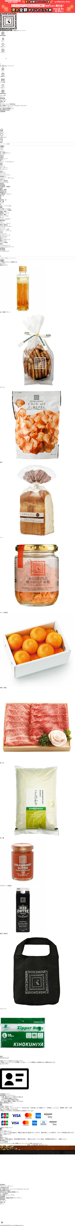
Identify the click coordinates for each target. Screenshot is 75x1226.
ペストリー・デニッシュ (7, 178)
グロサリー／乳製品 (6, 210)
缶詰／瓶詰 (3, 214)
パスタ (2, 202)
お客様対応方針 (4, 1187)
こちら (46, 1145)
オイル (2, 217)
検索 (2, 146)
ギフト (2, 102)
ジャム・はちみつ (5, 219)
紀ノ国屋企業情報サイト (7, 108)
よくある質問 (4, 1142)
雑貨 (1, 244)
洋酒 (1, 232)
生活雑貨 (2, 249)
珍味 (1, 163)
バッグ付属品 (4, 242)
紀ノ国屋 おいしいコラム (7, 1195)
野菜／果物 (3, 189)
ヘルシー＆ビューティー (7, 247)
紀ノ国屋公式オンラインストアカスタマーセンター (14, 1189)
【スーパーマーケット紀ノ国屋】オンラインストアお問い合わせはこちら (21, 1143)
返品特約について (5, 1140)
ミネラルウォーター (6, 226)
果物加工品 (3, 192)
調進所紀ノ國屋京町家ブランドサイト (11, 1153)
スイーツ (2, 154)
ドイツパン (3, 173)
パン (1, 170)
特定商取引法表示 (5, 110)
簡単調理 (2, 185)
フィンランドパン (5, 175)
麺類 (1, 207)
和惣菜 (2, 183)
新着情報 (2, 98)
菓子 (1, 160)
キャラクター (4, 236)
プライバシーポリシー (6, 107)
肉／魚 (2, 195)
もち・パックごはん (6, 205)
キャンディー (4, 167)
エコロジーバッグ (5, 235)
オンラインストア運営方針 (7, 104)
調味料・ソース (4, 213)
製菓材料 (2, 220)
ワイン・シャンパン (6, 230)
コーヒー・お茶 (4, 229)
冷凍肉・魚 (3, 200)
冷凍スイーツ (4, 158)
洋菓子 (2, 156)
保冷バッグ (3, 238)
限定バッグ (3, 241)
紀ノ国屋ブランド (5, 153)
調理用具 (2, 248)
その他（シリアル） (6, 208)
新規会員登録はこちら (6, 1102)
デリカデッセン (4, 182)
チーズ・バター (4, 216)
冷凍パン (2, 179)
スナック (2, 166)
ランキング (3, 99)
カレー (2, 222)
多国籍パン (3, 176)
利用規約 (2, 1184)
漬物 (1, 188)
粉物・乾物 (3, 211)
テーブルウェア (4, 251)
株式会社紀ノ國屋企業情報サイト (9, 1149)
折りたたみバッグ (5, 239)
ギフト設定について (6, 1134)
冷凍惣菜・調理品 (5, 186)
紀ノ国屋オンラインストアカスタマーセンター (13, 105)
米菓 (1, 164)
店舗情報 (3, 111)
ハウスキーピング (5, 245)
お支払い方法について (6, 1127)
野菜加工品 (3, 191)
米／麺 (2, 201)
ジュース (2, 227)
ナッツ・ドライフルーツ (7, 161)
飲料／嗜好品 (4, 225)
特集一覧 (2, 101)
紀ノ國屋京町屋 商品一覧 (29, 1153)
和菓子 (2, 157)
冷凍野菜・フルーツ (6, 194)
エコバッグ (3, 233)
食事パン (2, 172)
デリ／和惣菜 (4, 181)
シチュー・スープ (5, 223)
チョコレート (4, 169)
